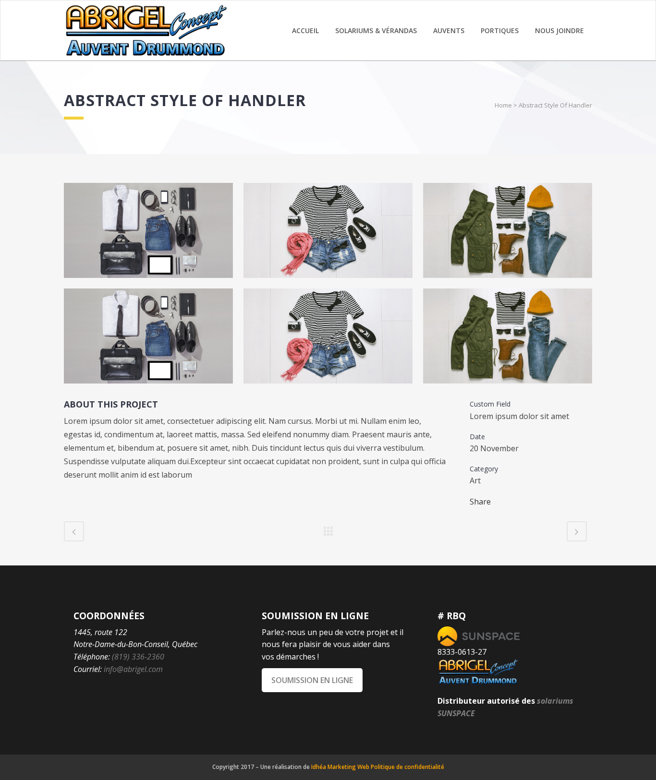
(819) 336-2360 (138, 656)
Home (503, 105)
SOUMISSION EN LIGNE (312, 680)
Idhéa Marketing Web (340, 767)
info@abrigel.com (133, 669)
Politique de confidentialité (407, 767)
